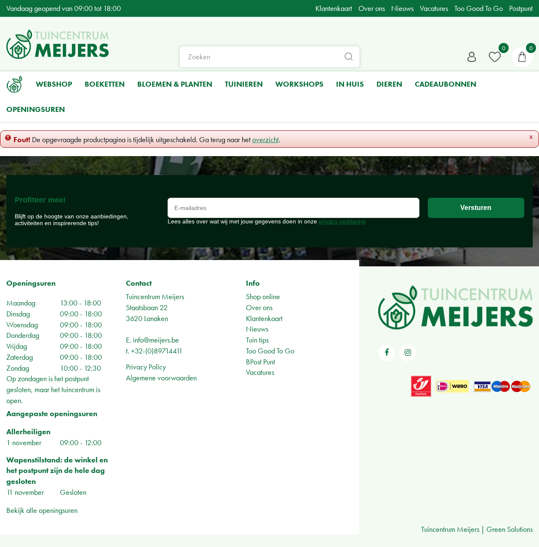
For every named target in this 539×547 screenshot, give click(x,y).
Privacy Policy (146, 367)
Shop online (263, 296)
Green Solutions (509, 529)
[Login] (471, 56)
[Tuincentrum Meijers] (57, 44)
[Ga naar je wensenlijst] (495, 56)
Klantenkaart (264, 318)
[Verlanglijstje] (494, 56)
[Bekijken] (522, 56)
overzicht (265, 139)
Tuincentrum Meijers (155, 296)
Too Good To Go (270, 351)
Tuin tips (257, 340)
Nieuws (257, 329)
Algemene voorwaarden (161, 377)
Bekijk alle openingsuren (41, 510)
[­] (386, 352)
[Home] (14, 84)
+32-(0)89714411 (157, 351)
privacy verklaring (342, 221)
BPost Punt (260, 361)
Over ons (259, 307)
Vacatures (260, 372)
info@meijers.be (156, 340)
